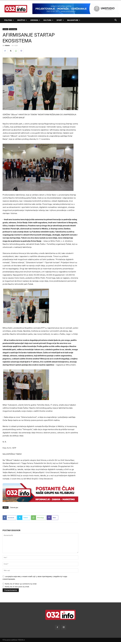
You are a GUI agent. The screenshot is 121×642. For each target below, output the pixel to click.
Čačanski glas (14, 507)
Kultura (47, 20)
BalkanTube (72, 20)
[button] (115, 20)
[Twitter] (10, 50)
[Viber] (21, 50)
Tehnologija (13, 29)
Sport (59, 20)
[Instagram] (63, 627)
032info (7, 45)
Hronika (34, 20)
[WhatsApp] (15, 50)
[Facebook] (5, 50)
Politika (8, 20)
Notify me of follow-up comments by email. (21, 584)
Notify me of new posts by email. (17, 587)
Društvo (21, 20)
